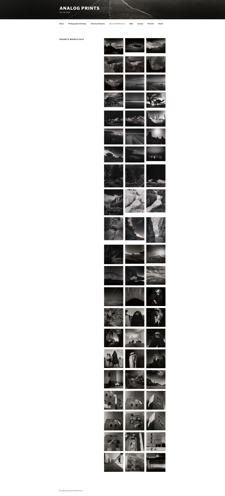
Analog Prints (80, 8)
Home (61, 24)
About (160, 24)
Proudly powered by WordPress (70, 491)
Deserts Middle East (117, 24)
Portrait (151, 24)
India (131, 24)
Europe (140, 24)
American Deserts (98, 24)
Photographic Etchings (77, 24)
